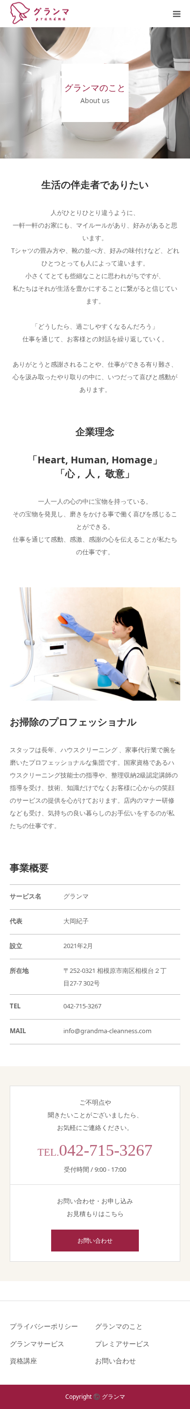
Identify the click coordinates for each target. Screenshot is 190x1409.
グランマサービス (37, 1343)
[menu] (176, 13)
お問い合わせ (95, 1240)
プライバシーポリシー (44, 1326)
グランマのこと (119, 1326)
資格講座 (23, 1360)
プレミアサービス (122, 1343)
